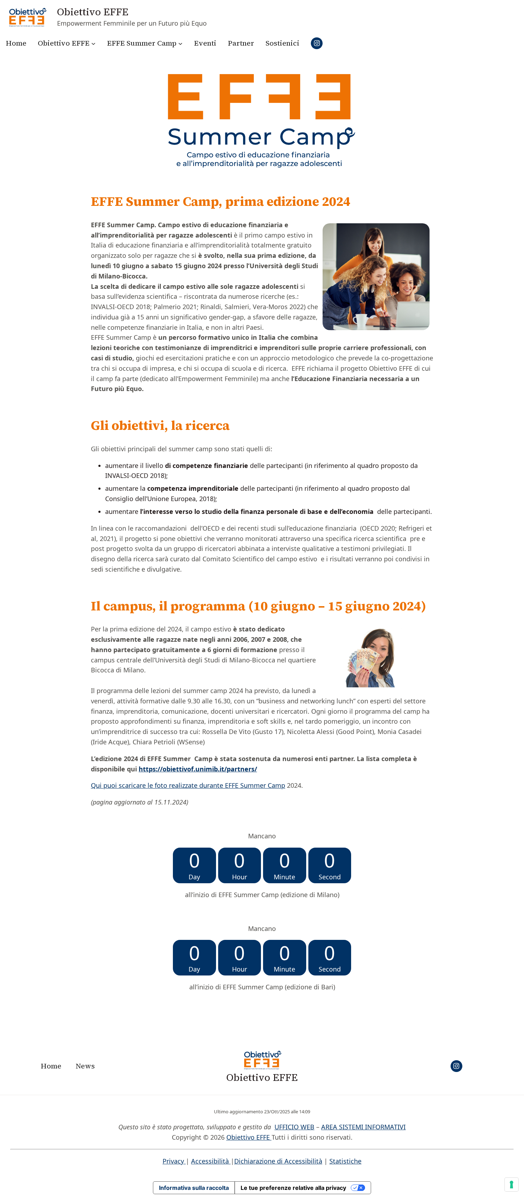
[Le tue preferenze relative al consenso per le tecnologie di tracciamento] (511, 1184)
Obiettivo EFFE (92, 12)
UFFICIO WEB (294, 1127)
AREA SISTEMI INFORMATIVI (363, 1127)
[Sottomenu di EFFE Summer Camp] (180, 43)
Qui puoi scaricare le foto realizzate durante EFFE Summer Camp (188, 785)
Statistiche (345, 1161)
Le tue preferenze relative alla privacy (293, 1187)
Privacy (174, 1161)
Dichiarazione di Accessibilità (278, 1161)
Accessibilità (211, 1161)
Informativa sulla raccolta (194, 1187)
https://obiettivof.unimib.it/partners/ (198, 769)
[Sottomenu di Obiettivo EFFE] (93, 43)
